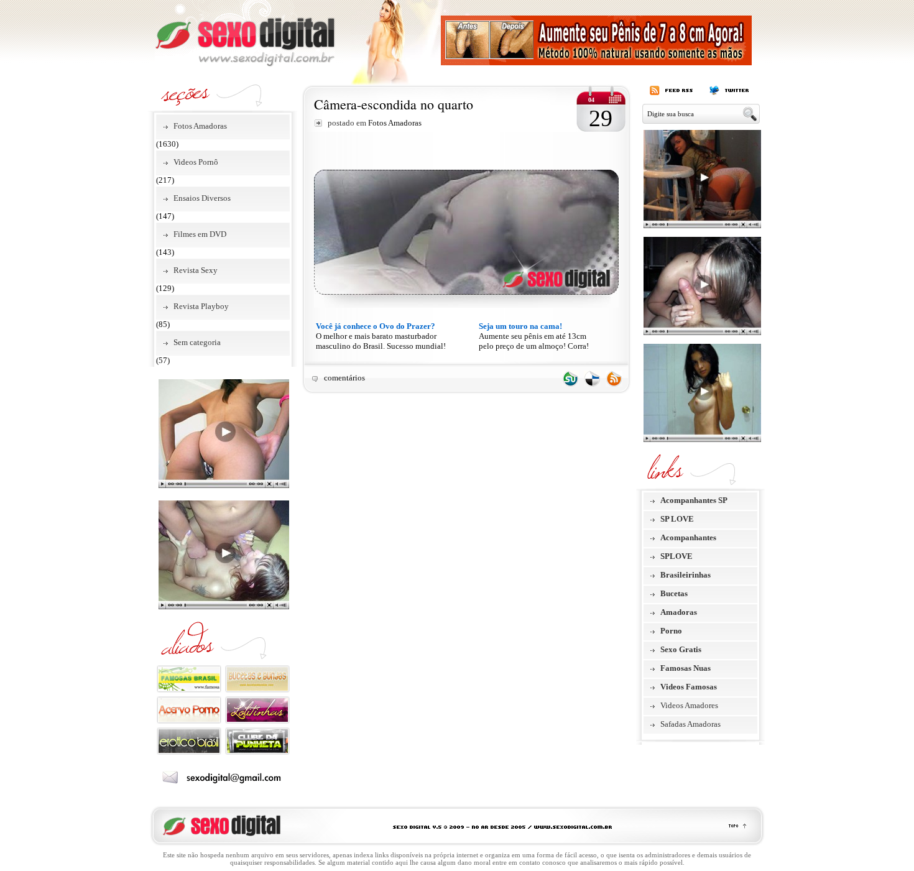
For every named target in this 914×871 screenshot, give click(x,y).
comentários (344, 377)
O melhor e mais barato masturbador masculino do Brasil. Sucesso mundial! (381, 336)
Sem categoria (197, 342)
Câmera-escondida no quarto (393, 104)
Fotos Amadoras (200, 126)
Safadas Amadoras (690, 724)
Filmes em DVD (199, 234)
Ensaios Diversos (202, 198)
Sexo (245, 33)
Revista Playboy (201, 306)
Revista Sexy (195, 270)
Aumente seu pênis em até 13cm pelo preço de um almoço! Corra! (534, 336)
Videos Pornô (195, 162)
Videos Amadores (689, 705)
